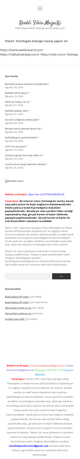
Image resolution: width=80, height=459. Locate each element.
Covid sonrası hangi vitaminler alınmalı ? (26, 164)
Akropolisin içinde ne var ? (19, 307)
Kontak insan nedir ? (15, 319)
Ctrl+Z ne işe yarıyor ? (16, 146)
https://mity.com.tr (53, 54)
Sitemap (72, 54)
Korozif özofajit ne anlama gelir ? (22, 119)
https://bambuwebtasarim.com (21, 50)
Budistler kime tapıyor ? (17, 93)
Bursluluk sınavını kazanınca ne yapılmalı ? (27, 84)
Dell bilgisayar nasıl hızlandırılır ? (22, 137)
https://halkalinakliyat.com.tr (20, 54)
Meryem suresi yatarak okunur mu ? (23, 128)
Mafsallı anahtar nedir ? (17, 110)
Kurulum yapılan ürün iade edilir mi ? (24, 155)
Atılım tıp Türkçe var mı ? (18, 101)
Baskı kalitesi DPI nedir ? (17, 296)
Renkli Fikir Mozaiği (40, 23)
